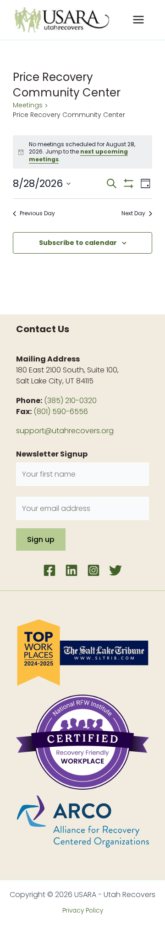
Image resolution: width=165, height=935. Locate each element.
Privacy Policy (82, 910)
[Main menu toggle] (138, 20)
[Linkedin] (71, 570)
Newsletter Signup (52, 454)
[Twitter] (115, 570)
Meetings (28, 105)
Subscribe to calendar (78, 242)
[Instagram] (93, 570)
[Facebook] (49, 570)
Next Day (133, 213)
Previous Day (37, 213)
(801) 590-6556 (60, 411)
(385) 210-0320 (70, 400)
